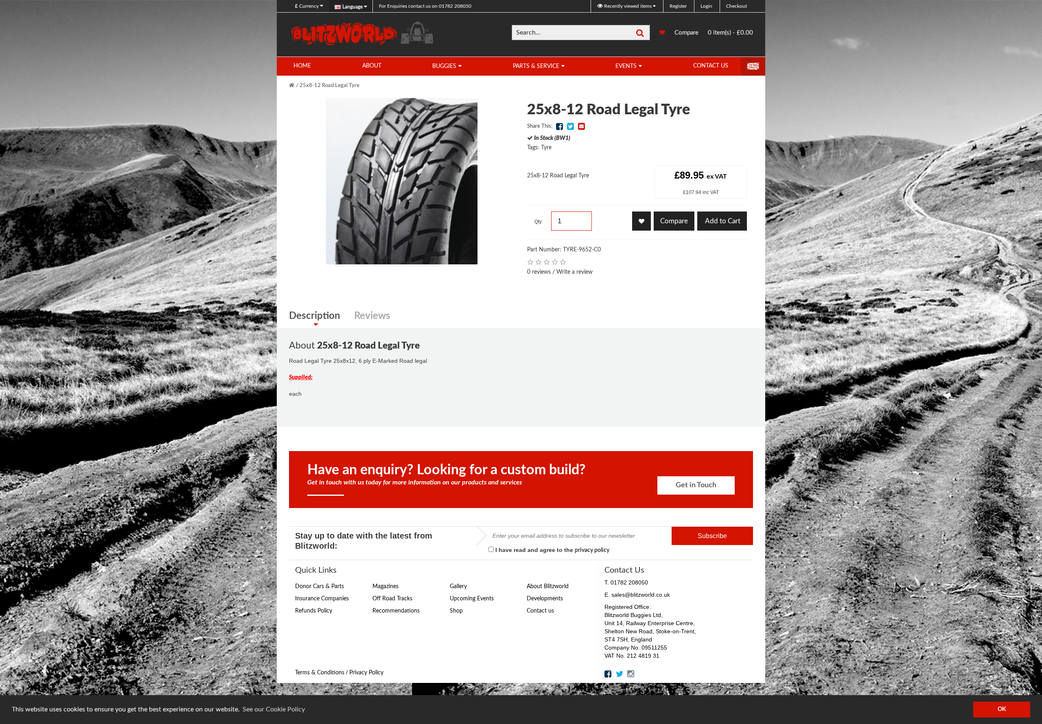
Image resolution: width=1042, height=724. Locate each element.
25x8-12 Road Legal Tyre (329, 85)
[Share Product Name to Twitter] (570, 126)
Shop (456, 611)
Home (302, 66)
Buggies (444, 66)
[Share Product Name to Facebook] (559, 126)
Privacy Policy (366, 673)
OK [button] (1002, 709)
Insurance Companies (322, 599)
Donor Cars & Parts (319, 586)
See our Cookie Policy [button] (274, 709)
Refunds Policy (313, 611)
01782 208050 (425, 6)
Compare (686, 35)
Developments (545, 599)
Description (314, 316)
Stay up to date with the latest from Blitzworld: (363, 540)
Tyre (546, 147)
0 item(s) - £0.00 (730, 33)
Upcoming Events (472, 599)
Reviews (372, 316)
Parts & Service (536, 66)
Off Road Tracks (392, 599)
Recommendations (396, 611)
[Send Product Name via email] (581, 126)
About (371, 66)
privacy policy (592, 550)
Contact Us (710, 66)
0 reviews (539, 272)
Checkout (736, 6)
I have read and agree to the (551, 550)
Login (706, 6)
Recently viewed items (628, 6)
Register (678, 6)
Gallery (458, 586)
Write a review (574, 272)
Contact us (540, 611)
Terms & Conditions (319, 673)
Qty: (538, 222)
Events (626, 66)
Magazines (385, 586)
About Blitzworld (548, 586)
